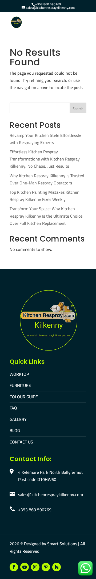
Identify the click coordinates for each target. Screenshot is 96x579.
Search (78, 108)
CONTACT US (21, 442)
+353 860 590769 (48, 4)
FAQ (13, 408)
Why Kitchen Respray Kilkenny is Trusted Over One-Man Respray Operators (47, 179)
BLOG (15, 430)
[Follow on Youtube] (24, 567)
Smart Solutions (62, 544)
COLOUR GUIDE (24, 397)
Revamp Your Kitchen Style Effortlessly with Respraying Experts (45, 138)
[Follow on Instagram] (35, 567)
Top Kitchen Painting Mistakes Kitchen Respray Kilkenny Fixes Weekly (44, 195)
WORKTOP (19, 374)
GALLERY (18, 419)
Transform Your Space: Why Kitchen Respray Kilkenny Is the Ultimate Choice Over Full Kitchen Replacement (46, 216)
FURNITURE (20, 385)
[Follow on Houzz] (56, 567)
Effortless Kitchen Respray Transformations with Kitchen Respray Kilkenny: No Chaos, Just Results (45, 159)
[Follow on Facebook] (14, 567)
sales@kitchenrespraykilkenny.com (50, 494)
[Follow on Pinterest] (46, 567)
